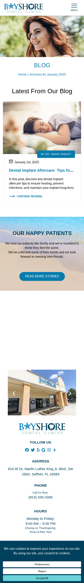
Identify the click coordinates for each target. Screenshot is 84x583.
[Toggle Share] (54, 450)
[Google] (43, 450)
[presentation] (14, 393)
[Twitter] (33, 450)
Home (22, 74)
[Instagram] (49, 450)
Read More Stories (42, 276)
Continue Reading (29, 196)
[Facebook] (27, 450)
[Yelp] (38, 450)
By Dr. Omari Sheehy (56, 154)
